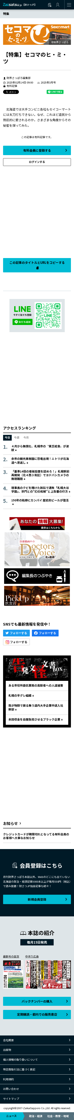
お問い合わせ (11, 1089)
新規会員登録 (37, 899)
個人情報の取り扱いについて (20, 1059)
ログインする (37, 162)
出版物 (7, 1050)
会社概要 (8, 1040)
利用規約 (8, 1079)
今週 (16, 437)
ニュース (11, 1116)
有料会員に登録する (37, 150)
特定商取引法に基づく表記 (19, 1069)
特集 (6, 13)
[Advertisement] (37, 211)
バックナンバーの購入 (37, 1001)
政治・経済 (35, 1116)
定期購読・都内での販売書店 (37, 1014)
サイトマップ (11, 1099)
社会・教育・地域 (58, 1116)
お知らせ (10, 823)
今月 (26, 437)
